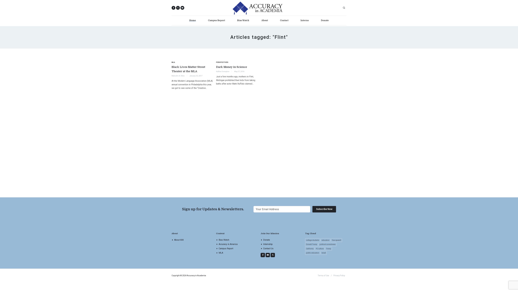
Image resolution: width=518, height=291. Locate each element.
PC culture (320, 249)
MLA (221, 253)
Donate (266, 240)
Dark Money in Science (231, 67)
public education (312, 253)
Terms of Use (323, 275)
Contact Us (268, 248)
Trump (328, 249)
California (309, 249)
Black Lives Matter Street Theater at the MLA (188, 69)
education (325, 240)
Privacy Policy (339, 275)
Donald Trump (311, 244)
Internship (268, 244)
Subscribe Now (324, 209)
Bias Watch (224, 240)
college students (312, 240)
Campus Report (226, 248)
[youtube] (182, 8)
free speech (336, 240)
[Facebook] (263, 255)
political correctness (327, 244)
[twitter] (273, 255)
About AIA (179, 240)
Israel (324, 253)
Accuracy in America (228, 244)
